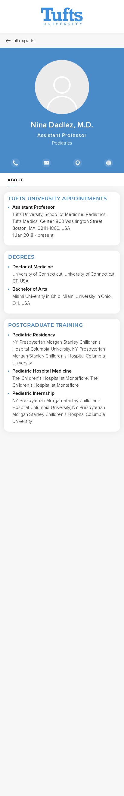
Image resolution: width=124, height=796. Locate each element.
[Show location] (77, 163)
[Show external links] (108, 163)
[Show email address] (46, 163)
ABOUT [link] (15, 179)
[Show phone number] (15, 163)
